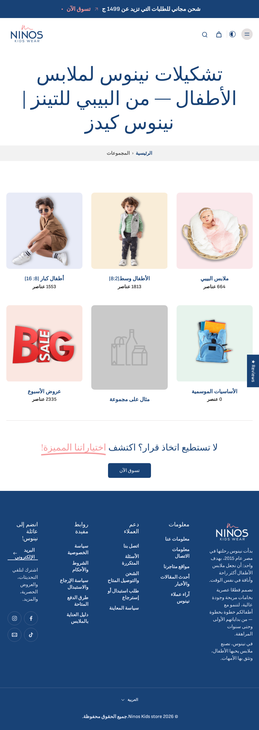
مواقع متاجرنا (177, 567)
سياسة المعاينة (124, 608)
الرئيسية (144, 153)
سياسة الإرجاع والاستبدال (74, 584)
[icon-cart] (219, 34)
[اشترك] (15, 553)
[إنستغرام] (14, 618)
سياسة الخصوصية (78, 549)
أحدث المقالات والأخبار (175, 580)
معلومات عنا (177, 539)
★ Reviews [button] (253, 371)
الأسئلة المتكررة (130, 560)
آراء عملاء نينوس (180, 597)
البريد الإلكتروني (25, 553)
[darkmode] (232, 34)
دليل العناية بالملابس (77, 618)
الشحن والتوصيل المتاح (123, 577)
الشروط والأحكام (80, 566)
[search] (205, 34)
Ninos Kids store (145, 717)
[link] (129, 357)
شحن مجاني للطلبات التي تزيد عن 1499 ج (151, 9)
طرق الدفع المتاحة (77, 601)
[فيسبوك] (31, 618)
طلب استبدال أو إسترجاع (123, 594)
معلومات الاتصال (181, 553)
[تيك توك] (31, 635)
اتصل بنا (131, 546)
